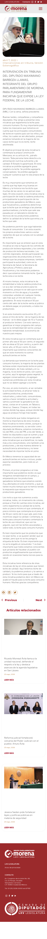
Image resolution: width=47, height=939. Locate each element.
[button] (3, 592)
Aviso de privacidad (12, 867)
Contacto (26, 2)
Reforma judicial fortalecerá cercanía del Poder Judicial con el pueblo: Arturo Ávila (21, 740)
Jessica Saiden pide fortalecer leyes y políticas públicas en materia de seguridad (19, 815)
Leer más (9, 680)
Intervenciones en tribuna (18, 63)
